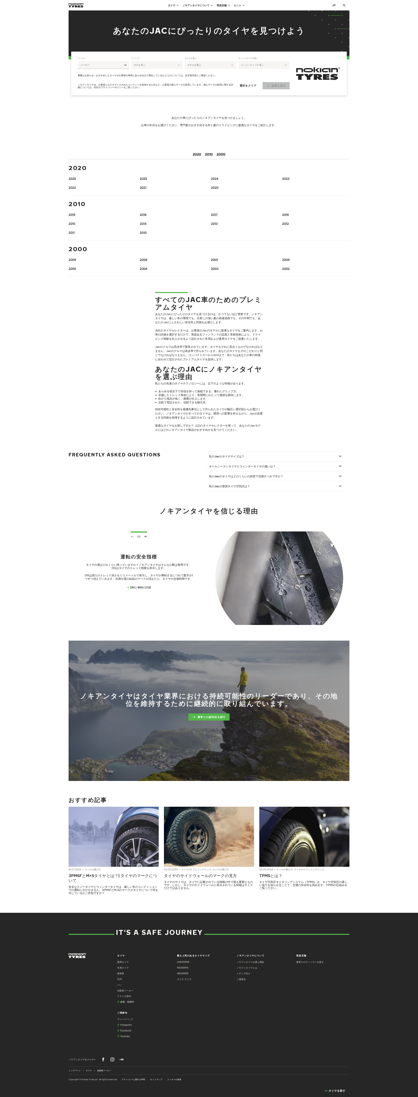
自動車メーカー (125, 990)
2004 (143, 268)
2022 (72, 187)
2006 (286, 259)
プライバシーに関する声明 (133, 1079)
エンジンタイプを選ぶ (248, 58)
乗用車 (120, 973)
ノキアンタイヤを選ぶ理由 (250, 962)
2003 (214, 268)
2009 (72, 259)
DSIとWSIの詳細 (140, 587)
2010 (209, 154)
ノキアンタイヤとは (247, 967)
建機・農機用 (127, 1001)
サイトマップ (156, 1079)
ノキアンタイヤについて (196, 5)
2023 (285, 178)
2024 (214, 178)
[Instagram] (112, 1059)
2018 (143, 214)
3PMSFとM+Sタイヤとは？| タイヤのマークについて (113, 878)
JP (334, 5)
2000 (221, 154)
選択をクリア (248, 85)
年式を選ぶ (136, 58)
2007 (214, 259)
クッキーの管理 (174, 1079)
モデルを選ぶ (190, 58)
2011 (72, 232)
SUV (119, 979)
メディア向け (243, 973)
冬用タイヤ (123, 967)
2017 (214, 214)
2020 (197, 154)
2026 (72, 178)
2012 (285, 223)
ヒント (237, 5)
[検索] (344, 5)
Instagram (126, 1024)
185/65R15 (182, 973)
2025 (143, 178)
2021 (143, 187)
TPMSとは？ (270, 875)
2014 (143, 223)
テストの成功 (124, 996)
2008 (143, 259)
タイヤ (171, 5)
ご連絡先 (241, 979)
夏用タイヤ (123, 962)
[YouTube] (121, 1059)
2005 (72, 268)
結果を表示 (279, 85)
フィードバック (125, 1019)
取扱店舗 (222, 5)
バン (119, 984)
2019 (72, 214)
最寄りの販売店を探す (212, 717)
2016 (285, 214)
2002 (286, 268)
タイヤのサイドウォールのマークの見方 (200, 875)
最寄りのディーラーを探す (310, 962)
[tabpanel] (184, 73)
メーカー (82, 58)
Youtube (125, 1036)
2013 (214, 223)
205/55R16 (183, 962)
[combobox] (103, 65)
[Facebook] (103, 1059)
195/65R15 (182, 967)
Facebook (125, 1030)
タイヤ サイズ (184, 979)
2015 (72, 223)
